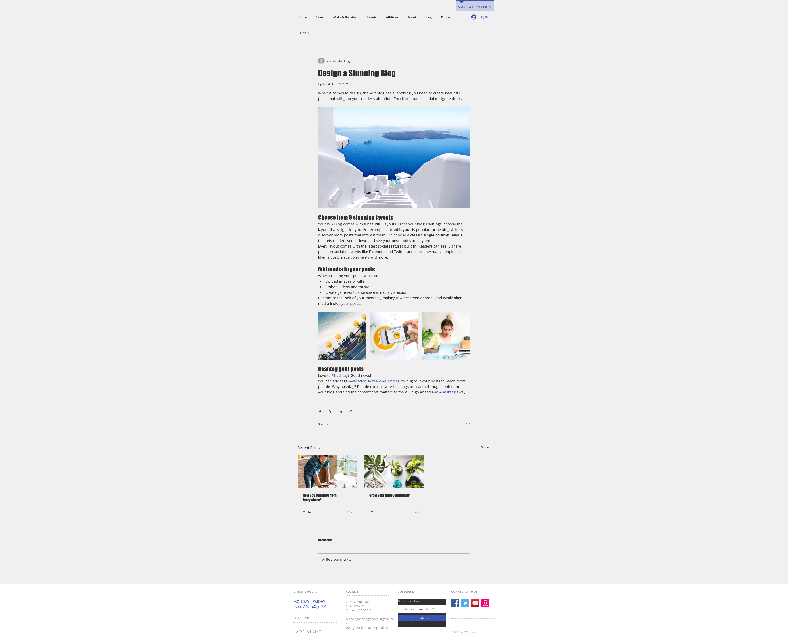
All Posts (303, 33)
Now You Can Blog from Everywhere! (320, 497)
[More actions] (467, 60)
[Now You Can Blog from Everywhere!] (327, 471)
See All (485, 447)
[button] (485, 32)
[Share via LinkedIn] (340, 411)
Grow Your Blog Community (389, 495)
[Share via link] (350, 411)
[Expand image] (342, 336)
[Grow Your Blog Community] (394, 471)
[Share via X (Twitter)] (330, 411)
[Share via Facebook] (320, 411)
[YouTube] (475, 603)
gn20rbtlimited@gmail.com (371, 628)
